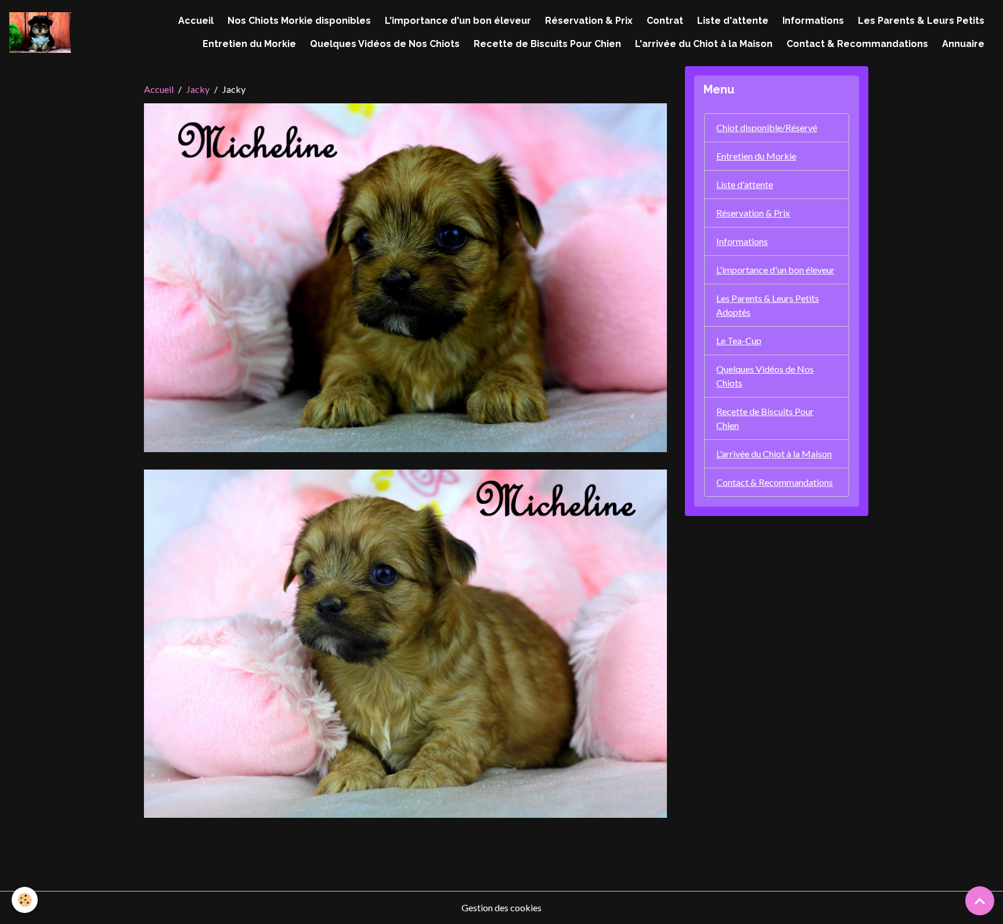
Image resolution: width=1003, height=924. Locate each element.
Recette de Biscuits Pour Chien (547, 43)
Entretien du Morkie (249, 43)
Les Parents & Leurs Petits (921, 20)
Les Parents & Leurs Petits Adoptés (767, 305)
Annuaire (963, 43)
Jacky (198, 89)
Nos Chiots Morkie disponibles (299, 20)
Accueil (196, 20)
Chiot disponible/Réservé (766, 127)
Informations (813, 20)
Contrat (665, 20)
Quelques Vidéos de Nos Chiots (385, 43)
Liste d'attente (733, 20)
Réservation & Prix (589, 20)
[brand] (40, 32)
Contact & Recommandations (857, 43)
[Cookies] (25, 900)
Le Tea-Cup (739, 340)
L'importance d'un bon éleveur (458, 20)
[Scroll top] (979, 900)
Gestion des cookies (501, 907)
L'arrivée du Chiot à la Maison (704, 43)
